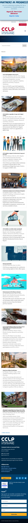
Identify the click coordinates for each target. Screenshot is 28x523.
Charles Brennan (9, 117)
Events (4, 332)
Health (23, 77)
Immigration (11, 79)
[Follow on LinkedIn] (17, 478)
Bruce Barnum (8, 265)
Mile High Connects (5, 466)
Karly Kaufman (8, 76)
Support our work (23, 24)
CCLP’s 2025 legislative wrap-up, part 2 (10, 74)
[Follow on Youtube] (25, 478)
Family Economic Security (13, 77)
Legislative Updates (18, 81)
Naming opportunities (7, 263)
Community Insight (18, 194)
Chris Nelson (8, 156)
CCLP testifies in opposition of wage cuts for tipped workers (13, 115)
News (20, 159)
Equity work (6, 118)
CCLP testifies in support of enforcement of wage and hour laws (13, 154)
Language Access (7, 81)
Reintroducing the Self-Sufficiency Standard (12, 292)
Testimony (6, 84)
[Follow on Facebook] (22, 478)
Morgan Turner (8, 192)
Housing (5, 79)
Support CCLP (6, 478)
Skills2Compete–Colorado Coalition (8, 468)
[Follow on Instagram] (20, 478)
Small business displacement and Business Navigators (14, 191)
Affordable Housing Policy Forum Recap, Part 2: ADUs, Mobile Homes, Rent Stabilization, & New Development (14, 410)
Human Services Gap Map (6, 469)
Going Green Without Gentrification (10, 370)
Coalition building (8, 194)
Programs (12, 195)
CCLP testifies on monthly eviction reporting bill (12, 229)
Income (18, 79)
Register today (14, 16)
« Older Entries (5, 432)
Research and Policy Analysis (11, 82)
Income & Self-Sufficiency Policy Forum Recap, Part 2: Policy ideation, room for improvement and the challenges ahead (14, 328)
